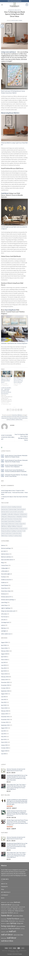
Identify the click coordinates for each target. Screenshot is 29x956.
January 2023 (4, 679)
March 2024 (4, 659)
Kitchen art (4, 593)
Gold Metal (5, 193)
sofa (24, 530)
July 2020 (3, 753)
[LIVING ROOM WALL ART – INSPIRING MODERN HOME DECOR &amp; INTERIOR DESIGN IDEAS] (7, 396)
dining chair (16, 514)
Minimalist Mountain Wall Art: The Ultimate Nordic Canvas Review (16, 475)
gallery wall (4, 518)
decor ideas (3, 416)
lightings (14, 526)
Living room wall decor (8, 52)
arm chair (3, 551)
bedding (14, 506)
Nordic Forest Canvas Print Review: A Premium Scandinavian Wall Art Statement (15, 470)
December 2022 (5, 682)
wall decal (8, 419)
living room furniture (14, 528)
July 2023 (3, 662)
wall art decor (24, 418)
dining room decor (11, 516)
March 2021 (4, 742)
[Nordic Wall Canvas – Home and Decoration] (14, 4)
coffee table (10, 514)
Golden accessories (6, 579)
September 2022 (5, 691)
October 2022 (4, 688)
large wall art (22, 523)
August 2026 (4, 642)
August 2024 (4, 654)
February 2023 (5, 676)
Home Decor (14, 415)
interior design (5, 523)
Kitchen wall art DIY (6, 596)
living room (19, 526)
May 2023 (3, 668)
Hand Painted (4, 585)
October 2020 (4, 748)
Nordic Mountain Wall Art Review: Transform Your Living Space (14, 465)
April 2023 (4, 671)
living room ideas (23, 528)
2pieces (3, 545)
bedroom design (12, 509)
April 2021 (4, 739)
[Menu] (2, 5)
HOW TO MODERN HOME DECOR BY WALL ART (7, 437)
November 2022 (5, 685)
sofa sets (3, 619)
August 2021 (4, 728)
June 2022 (3, 699)
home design (4, 521)
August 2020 (4, 750)
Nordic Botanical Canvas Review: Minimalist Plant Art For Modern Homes (16, 461)
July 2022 (3, 696)
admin (20, 20)
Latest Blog (4, 602)
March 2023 (4, 673)
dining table (19, 516)
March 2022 (4, 708)
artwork (9, 506)
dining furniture (23, 514)
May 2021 (3, 736)
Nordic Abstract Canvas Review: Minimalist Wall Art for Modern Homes (16, 456)
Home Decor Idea (5, 591)
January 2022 (4, 713)
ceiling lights (4, 514)
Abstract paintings (6, 548)
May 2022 (3, 702)
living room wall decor (13, 418)
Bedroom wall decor (6, 556)
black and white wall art (7, 559)
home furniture (11, 521)
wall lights (3, 631)
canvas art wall (13, 511)
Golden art (4, 582)
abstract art (4, 506)
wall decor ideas (19, 419)
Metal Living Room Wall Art (10, 113)
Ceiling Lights (4, 568)
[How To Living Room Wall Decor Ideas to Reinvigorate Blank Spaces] (6, 374)
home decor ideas (15, 416)
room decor (19, 530)
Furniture (3, 576)
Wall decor (20, 415)
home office (18, 521)
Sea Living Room (10, 310)
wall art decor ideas (17, 533)
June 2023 (3, 665)
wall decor (13, 419)
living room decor (5, 418)
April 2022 (4, 705)
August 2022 (4, 693)
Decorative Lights (5, 574)
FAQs (2, 889)
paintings (14, 530)
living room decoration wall (8, 611)
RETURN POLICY (5, 892)
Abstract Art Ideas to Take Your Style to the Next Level (14, 497)
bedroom (19, 506)
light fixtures (4, 526)
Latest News (4, 605)
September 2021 (5, 725)
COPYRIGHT (4, 895)
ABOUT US (4, 883)
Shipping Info (4, 886)
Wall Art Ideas (4, 535)
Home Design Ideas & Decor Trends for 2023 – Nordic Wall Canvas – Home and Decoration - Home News (14, 492)
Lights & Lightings (5, 608)
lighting (9, 526)
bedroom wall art (5, 511)
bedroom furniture (21, 509)
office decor (4, 614)
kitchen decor (12, 523)
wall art (19, 418)
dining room (4, 516)
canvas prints (20, 511)
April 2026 (4, 645)
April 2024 (4, 656)
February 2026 (5, 651)
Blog (2, 562)
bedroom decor (5, 509)
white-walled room (6, 633)
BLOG (2, 898)
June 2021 (3, 733)
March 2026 (4, 648)
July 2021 (3, 731)
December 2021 (5, 716)
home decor (9, 416)
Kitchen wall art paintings (7, 599)
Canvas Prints (4, 565)
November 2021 (5, 719)
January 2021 (4, 745)
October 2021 (4, 722)
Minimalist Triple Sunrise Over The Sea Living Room (14, 343)
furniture (25, 516)
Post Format (4, 616)
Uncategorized (5, 622)
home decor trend (23, 416)
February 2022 (5, 711)
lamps (17, 523)
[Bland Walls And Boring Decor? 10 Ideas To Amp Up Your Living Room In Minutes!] (19, 374)
